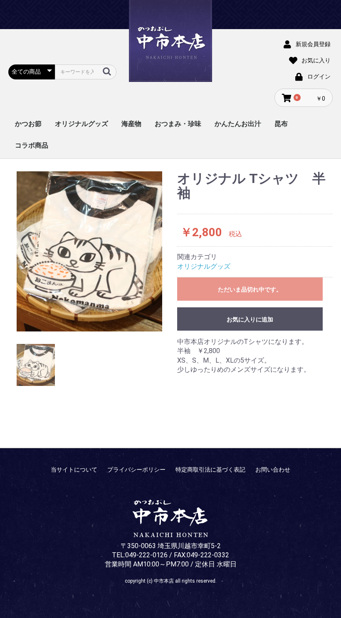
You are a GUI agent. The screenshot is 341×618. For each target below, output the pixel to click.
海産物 (131, 124)
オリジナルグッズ (81, 124)
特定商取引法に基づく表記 (210, 469)
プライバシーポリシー (136, 469)
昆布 (281, 124)
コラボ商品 (31, 145)
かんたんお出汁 (238, 124)
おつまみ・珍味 (178, 124)
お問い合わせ (272, 469)
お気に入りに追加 (250, 319)
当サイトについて (74, 469)
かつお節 (28, 124)
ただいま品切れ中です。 (250, 289)
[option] (89, 251)
